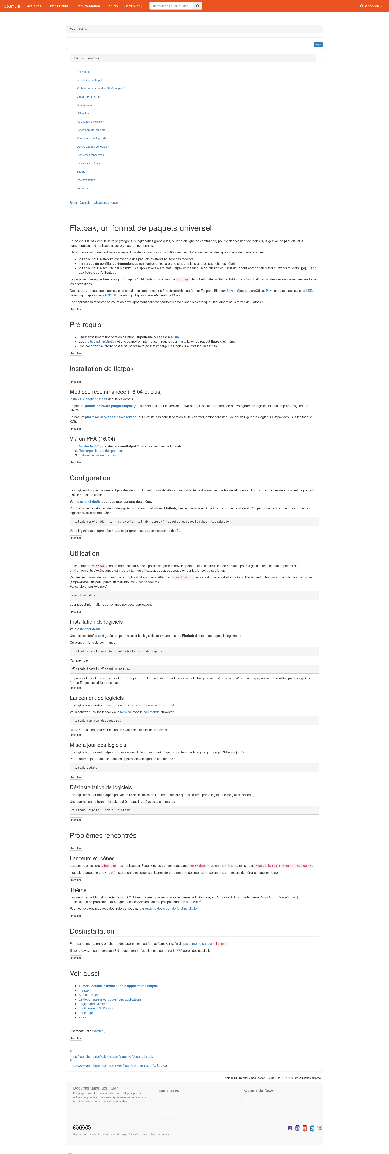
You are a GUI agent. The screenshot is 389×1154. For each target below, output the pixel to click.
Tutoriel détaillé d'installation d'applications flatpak (118, 985)
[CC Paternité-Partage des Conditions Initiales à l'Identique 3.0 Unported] (82, 1127)
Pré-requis (83, 71)
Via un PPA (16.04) (88, 96)
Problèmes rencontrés (90, 155)
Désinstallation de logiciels (93, 146)
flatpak (83, 29)
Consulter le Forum (256, 1107)
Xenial (84, 202)
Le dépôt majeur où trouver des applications (110, 999)
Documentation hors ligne (174, 1107)
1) (138, 445)
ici (214, 508)
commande (152, 711)
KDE (309, 290)
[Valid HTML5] (305, 1128)
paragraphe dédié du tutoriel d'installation (169, 908)
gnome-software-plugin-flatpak (109, 405)
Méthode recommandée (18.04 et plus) (100, 88)
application (98, 202)
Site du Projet (88, 994)
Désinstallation (86, 180)
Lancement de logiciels (91, 130)
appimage (86, 1012)
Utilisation (83, 113)
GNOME (111, 295)
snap (82, 1017)
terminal (126, 711)
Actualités (34, 6)
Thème (81, 171)
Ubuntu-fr (12, 6)
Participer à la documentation (176, 1102)
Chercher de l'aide (255, 1097)
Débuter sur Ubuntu (171, 1097)
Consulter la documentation (261, 1102)
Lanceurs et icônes (88, 163)
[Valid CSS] (312, 1128)
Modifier (76, 309)
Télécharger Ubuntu (171, 1112)
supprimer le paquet (197, 943)
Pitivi (269, 290)
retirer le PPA (173, 950)
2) (201, 901)
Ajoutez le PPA (89, 446)
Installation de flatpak (90, 80)
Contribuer (132, 6)
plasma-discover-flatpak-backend (111, 417)
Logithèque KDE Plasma (96, 1008)
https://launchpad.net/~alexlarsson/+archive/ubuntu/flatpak (111, 1056)
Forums (112, 6)
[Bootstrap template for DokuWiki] (290, 1128)
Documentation (88, 6)
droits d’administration (100, 341)
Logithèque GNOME (93, 1003)
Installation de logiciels (91, 121)
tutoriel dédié (90, 501)
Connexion (371, 6)
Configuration (85, 105)
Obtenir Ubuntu (59, 6)
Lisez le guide (252, 1112)
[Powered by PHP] (297, 1128)
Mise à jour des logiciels (91, 138)
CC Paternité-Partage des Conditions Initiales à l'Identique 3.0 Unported (110, 1137)
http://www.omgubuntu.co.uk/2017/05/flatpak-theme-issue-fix (113, 1065)
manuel (91, 577)
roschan (97, 1031)
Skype (231, 290)
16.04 (175, 337)
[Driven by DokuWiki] (319, 1128)
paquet (113, 202)
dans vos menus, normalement (152, 705)
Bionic (74, 202)
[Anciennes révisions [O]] (319, 55)
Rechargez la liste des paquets (101, 450)
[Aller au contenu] (70, 1152)
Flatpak (84, 990)
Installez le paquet (83, 399)
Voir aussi (83, 188)
